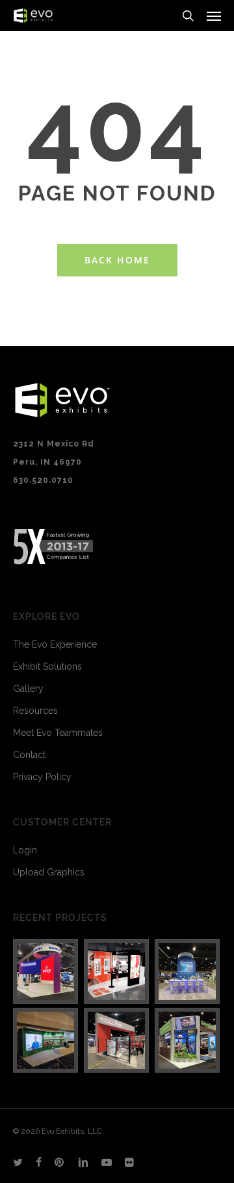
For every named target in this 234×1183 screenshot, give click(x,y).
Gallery (28, 688)
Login (25, 850)
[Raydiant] (188, 1040)
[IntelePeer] (188, 971)
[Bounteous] (46, 971)
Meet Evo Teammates (58, 732)
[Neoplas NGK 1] (46, 1040)
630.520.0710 (43, 480)
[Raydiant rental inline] (117, 971)
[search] (188, 15)
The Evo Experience (55, 644)
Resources (35, 710)
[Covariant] (117, 1040)
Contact (29, 755)
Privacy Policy (42, 777)
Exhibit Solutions (47, 666)
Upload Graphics (48, 872)
